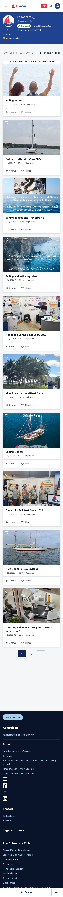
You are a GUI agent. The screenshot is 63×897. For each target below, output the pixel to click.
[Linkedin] (31, 798)
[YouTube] (31, 779)
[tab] (13, 53)
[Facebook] (31, 785)
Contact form (9, 816)
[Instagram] (31, 792)
